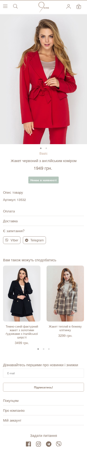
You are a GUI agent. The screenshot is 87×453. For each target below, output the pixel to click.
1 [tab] (41, 148)
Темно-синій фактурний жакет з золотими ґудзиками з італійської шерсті (22, 332)
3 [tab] (49, 349)
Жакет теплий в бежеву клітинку (65, 328)
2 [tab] (46, 148)
